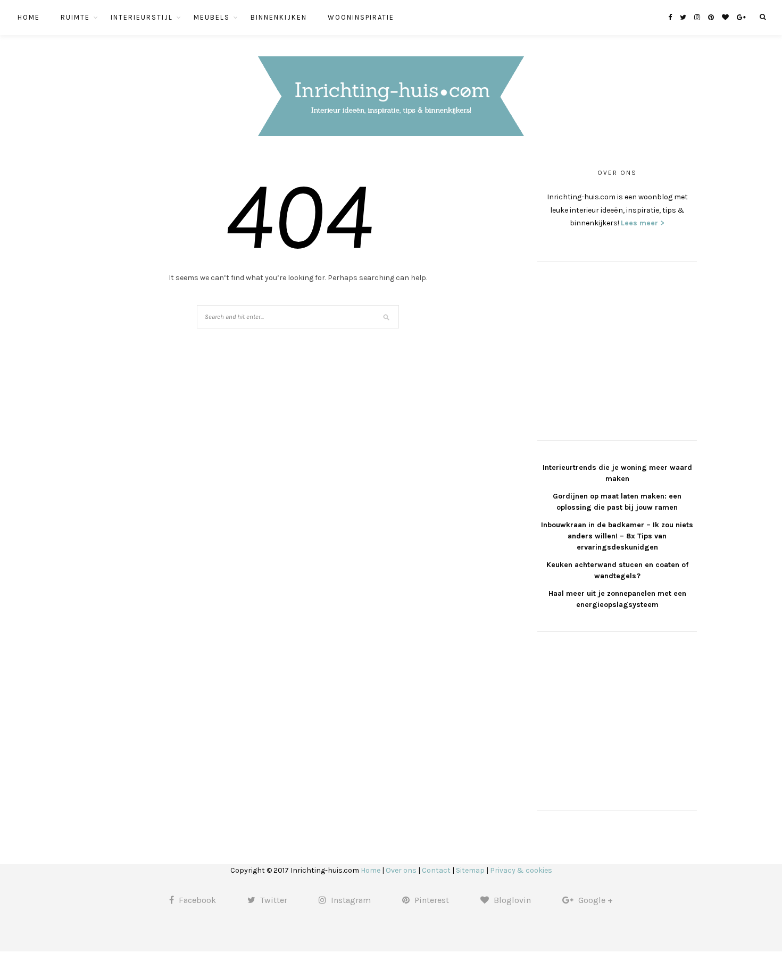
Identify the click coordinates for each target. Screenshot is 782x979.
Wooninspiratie (361, 17)
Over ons (401, 870)
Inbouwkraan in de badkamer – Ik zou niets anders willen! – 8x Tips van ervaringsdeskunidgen (617, 536)
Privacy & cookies (521, 870)
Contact (436, 870)
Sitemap (470, 870)
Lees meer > (642, 222)
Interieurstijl (142, 17)
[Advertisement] (617, 349)
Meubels (212, 17)
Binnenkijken (279, 17)
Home (29, 17)
